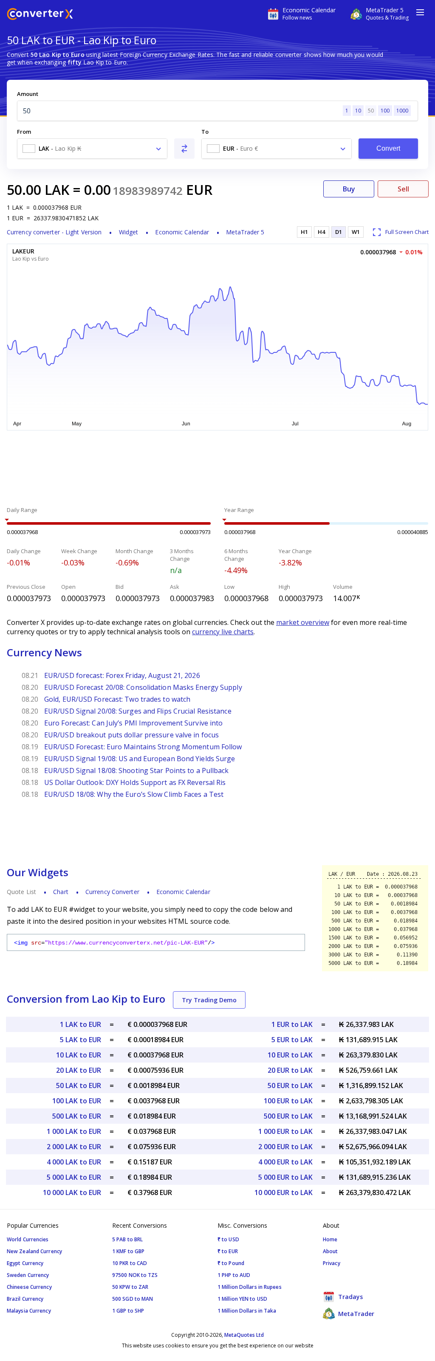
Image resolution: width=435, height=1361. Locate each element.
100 (385, 110)
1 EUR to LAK (292, 1024)
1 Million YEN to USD (242, 1298)
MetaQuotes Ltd (244, 1335)
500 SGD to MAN (132, 1298)
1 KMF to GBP (128, 1251)
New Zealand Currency (34, 1251)
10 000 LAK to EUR (72, 1192)
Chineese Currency (29, 1287)
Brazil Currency (25, 1298)
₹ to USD (228, 1239)
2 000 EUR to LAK (285, 1146)
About (330, 1251)
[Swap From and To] (184, 148)
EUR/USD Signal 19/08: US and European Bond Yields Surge (139, 758)
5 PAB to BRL (127, 1239)
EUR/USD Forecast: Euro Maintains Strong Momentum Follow (143, 746)
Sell (403, 189)
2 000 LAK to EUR (74, 1146)
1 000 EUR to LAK (285, 1131)
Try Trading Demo (209, 1000)
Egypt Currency (25, 1263)
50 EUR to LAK (290, 1085)
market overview (302, 622)
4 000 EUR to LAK (285, 1162)
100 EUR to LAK (288, 1100)
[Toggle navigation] (420, 12)
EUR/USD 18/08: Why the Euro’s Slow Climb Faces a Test (133, 794)
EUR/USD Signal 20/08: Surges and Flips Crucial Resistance (138, 711)
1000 (402, 110)
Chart (60, 892)
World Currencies (28, 1239)
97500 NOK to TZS (135, 1275)
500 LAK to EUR (76, 1116)
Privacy (331, 1263)
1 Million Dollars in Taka (247, 1310)
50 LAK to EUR (78, 1085)
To (205, 131)
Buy (349, 189)
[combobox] (92, 148)
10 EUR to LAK (290, 1055)
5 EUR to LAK (292, 1039)
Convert (388, 148)
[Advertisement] (217, 469)
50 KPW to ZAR (130, 1287)
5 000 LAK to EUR (74, 1177)
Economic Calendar (182, 232)
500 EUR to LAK (288, 1116)
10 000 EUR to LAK (283, 1192)
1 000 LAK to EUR (74, 1131)
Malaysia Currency (29, 1310)
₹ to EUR (228, 1251)
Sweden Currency (28, 1275)
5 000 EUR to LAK (285, 1177)
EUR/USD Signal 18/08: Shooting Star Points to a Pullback (136, 770)
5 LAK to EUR (80, 1039)
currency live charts (223, 631)
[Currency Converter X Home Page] (40, 15)
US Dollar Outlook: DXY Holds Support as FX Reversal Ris (135, 782)
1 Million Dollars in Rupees (250, 1287)
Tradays (349, 1297)
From (24, 131)
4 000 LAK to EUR (74, 1162)
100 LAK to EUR (76, 1100)
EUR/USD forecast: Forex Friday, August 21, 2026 (122, 675)
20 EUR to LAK (290, 1070)
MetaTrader (355, 1314)
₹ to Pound (231, 1263)
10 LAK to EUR (78, 1055)
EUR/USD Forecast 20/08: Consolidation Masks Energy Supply (143, 687)
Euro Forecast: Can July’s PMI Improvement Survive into (133, 723)
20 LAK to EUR (78, 1070)
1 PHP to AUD (234, 1275)
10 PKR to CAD (129, 1263)
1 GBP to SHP (128, 1310)
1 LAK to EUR (80, 1024)
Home (330, 1239)
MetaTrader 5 (245, 232)
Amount (27, 94)
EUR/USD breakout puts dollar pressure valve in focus (131, 735)
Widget (128, 232)
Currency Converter (112, 892)
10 (358, 110)
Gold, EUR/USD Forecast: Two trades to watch (117, 699)
